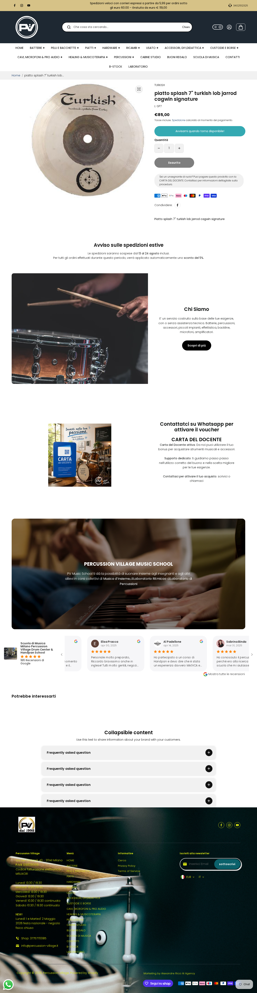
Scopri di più (197, 345)
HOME (70, 860)
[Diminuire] (158, 148)
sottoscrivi (227, 864)
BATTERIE (72, 866)
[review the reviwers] (109, 642)
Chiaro (186, 27)
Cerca (122, 860)
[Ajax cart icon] (240, 27)
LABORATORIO (75, 952)
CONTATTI (73, 941)
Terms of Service (129, 871)
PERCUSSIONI (75, 920)
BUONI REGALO (76, 930)
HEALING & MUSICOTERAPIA (84, 914)
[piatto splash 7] (139, 89)
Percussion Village (56, 973)
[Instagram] (22, 5)
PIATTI (70, 876)
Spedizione (178, 120)
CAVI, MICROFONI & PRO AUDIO (86, 909)
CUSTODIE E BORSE (79, 903)
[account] (229, 27)
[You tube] (29, 5)
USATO (71, 893)
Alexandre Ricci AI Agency (178, 973)
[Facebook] (15, 5)
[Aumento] (179, 148)
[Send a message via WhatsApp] (8, 984)
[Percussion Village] (27, 27)
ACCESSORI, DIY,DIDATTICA (83, 898)
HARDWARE (74, 882)
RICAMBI (72, 887)
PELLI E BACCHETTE (78, 871)
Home (16, 75)
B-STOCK (72, 947)
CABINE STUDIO (76, 925)
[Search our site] (68, 27)
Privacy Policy (126, 866)
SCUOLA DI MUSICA (79, 936)
